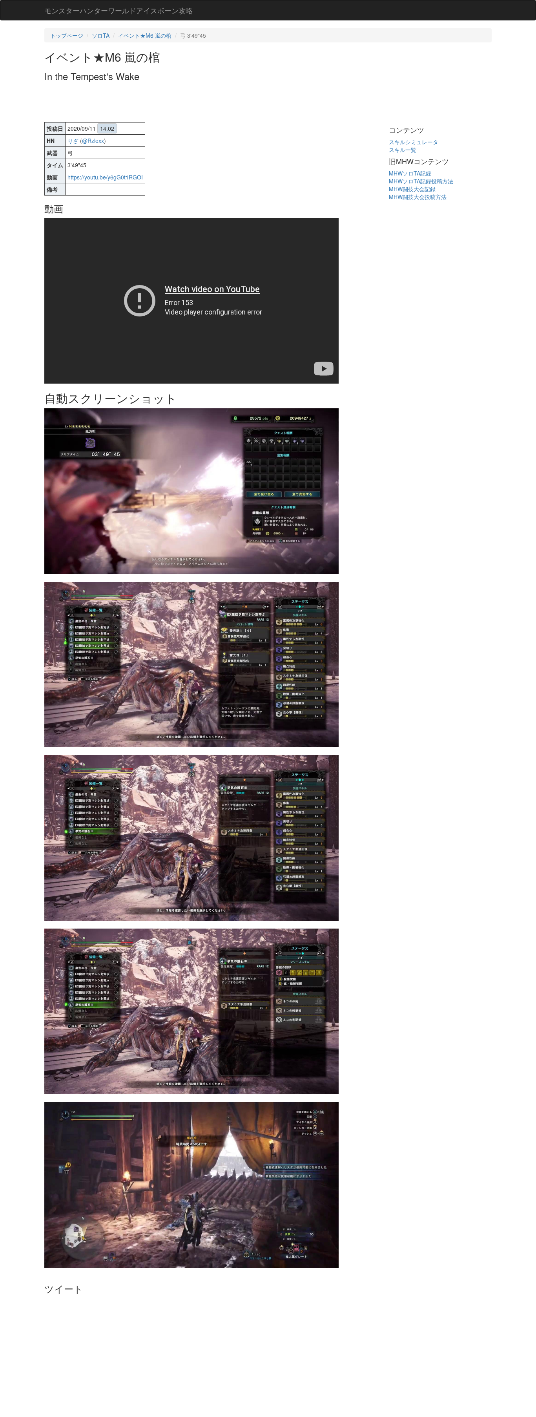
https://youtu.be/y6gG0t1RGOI (105, 177)
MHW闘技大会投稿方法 (418, 197)
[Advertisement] (187, 103)
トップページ (66, 35)
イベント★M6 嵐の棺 (144, 35)
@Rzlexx (93, 140)
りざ (72, 140)
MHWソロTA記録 (410, 173)
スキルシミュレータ (413, 142)
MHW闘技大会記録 (412, 189)
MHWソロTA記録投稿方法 (421, 181)
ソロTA (100, 35)
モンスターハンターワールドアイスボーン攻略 (118, 10)
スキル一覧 (402, 150)
